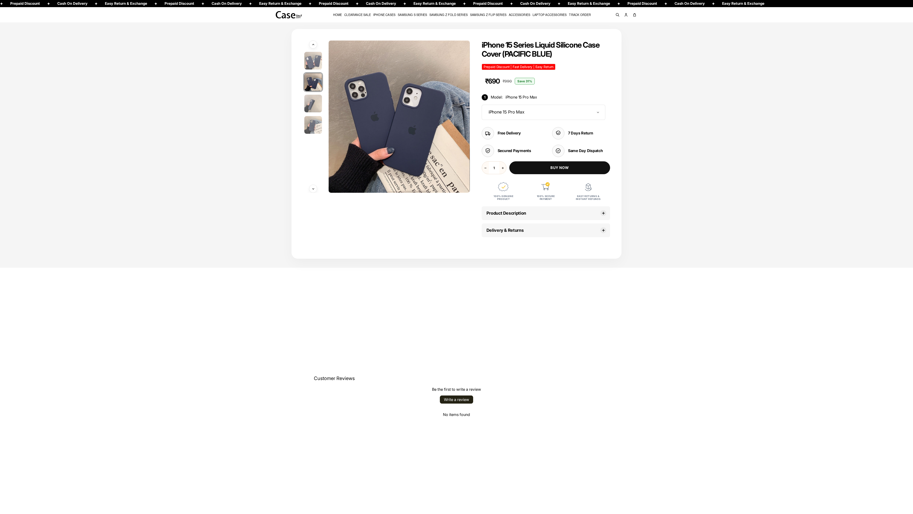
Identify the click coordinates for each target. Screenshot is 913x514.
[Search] (617, 15)
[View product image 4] (313, 125)
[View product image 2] (313, 82)
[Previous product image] (313, 44)
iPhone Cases (384, 15)
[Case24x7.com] (292, 15)
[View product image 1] (313, 61)
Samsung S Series (412, 15)
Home (337, 15)
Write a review (456, 399)
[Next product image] (313, 189)
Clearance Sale (357, 15)
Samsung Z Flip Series (488, 15)
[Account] (626, 15)
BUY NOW (559, 167)
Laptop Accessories (550, 15)
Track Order (580, 15)
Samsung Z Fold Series (448, 15)
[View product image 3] (313, 103)
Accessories (519, 15)
